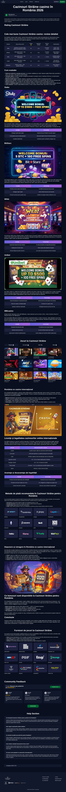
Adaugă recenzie (55, 686)
